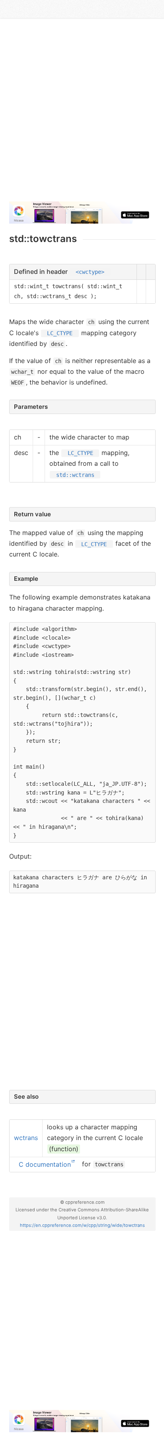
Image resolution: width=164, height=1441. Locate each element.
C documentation (45, 1164)
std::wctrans (75, 474)
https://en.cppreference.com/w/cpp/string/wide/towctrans (82, 1225)
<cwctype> (90, 272)
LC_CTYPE (59, 333)
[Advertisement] (82, 113)
